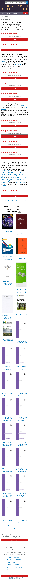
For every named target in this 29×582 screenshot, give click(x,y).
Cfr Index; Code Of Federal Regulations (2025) (21, 495)
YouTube (17, 578)
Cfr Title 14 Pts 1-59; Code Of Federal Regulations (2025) (8, 419)
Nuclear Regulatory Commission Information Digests (12, 175)
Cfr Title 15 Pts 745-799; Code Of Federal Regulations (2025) (21, 342)
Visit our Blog (14, 576)
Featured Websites (14, 570)
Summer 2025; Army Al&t (7, 232)
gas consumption (6, 181)
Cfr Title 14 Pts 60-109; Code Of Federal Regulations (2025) (21, 444)
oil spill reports (21, 179)
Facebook (10, 578)
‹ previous (15, 200)
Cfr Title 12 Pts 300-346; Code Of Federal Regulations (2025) (7, 444)
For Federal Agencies (14, 567)
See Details (14, 540)
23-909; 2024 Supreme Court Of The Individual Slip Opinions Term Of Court (7, 317)
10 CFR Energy (5, 186)
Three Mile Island (6, 172)
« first (7, 200)
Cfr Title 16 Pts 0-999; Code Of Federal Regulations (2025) (21, 419)
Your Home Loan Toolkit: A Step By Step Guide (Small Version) (21, 291)
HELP (15, 13)
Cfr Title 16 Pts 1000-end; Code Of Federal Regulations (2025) (7, 470)
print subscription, (15, 177)
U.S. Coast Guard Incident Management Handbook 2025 (7, 258)
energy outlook (20, 182)
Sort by (9, 209)
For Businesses (14, 565)
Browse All (8, 16)
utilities (17, 181)
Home (2, 16)
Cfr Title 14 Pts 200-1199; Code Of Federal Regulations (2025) (21, 520)
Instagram (15, 578)
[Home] (14, 10)
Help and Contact (14, 560)
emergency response (18, 105)
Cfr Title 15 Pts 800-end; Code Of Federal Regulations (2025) (7, 393)
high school (18, 64)
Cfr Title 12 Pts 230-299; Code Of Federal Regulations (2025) (21, 393)
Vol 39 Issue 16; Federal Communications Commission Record (21, 233)
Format (5, 207)
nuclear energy (5, 171)
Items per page (11, 211)
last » (15, 203)
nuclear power (10, 179)
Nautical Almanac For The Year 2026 (21, 257)
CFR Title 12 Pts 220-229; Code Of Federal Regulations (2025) (7, 368)
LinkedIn (22, 578)
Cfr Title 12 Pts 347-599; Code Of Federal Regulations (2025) (21, 470)
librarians (4, 61)
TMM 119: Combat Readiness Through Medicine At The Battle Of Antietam (7, 283)
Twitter (12, 578)
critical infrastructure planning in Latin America (13, 173)
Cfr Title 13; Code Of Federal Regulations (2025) (21, 368)
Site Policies (14, 557)
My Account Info (14, 562)
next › (24, 200)
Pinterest (19, 578)
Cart (25, 13)
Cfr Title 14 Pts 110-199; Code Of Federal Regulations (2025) (7, 495)
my (6, 13)
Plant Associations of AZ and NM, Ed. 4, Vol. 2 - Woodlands (7, 340)
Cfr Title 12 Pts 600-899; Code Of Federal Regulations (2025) (7, 520)
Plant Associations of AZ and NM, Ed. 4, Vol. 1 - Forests (21, 314)
